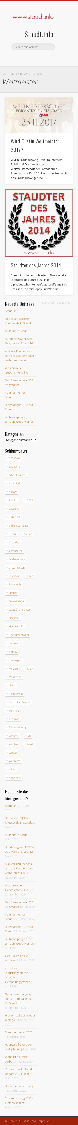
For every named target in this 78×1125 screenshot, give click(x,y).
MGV (30, 668)
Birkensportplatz (18, 526)
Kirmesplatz (16, 660)
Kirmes (13, 651)
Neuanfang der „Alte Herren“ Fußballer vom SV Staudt (19, 998)
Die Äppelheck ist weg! (19, 1086)
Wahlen (13, 744)
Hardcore (14, 618)
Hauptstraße (16, 626)
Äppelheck (15, 778)
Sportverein (16, 694)
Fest (31, 576)
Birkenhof (14, 517)
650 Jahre (14, 467)
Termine (14, 710)
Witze (12, 769)
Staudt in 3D (13, 311)
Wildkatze (14, 761)
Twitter (42, 57)
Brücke (13, 534)
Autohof (13, 500)
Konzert (13, 668)
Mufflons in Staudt (16, 331)
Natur (12, 685)
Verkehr (13, 736)
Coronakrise (16, 551)
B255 (30, 500)
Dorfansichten (17, 559)
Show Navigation (62, 38)
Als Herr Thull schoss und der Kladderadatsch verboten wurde (20, 355)
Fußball (13, 593)
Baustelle (14, 509)
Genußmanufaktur (19, 609)
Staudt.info (39, 34)
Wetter (13, 752)
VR (29, 736)
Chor (29, 534)
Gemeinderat (17, 601)
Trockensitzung (17, 727)
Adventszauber (17, 475)
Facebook (34, 57)
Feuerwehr (15, 584)
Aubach (13, 492)
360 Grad (14, 458)
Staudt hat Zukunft (20, 702)
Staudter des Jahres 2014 (36, 265)
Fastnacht (14, 576)
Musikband (15, 677)
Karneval (14, 643)
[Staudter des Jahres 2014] (39, 223)
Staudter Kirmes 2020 (18, 1032)
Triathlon (14, 719)
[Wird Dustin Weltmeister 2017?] (39, 115)
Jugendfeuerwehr (19, 635)
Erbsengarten (17, 567)
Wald (30, 744)
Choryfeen (15, 542)
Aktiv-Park (15, 483)
